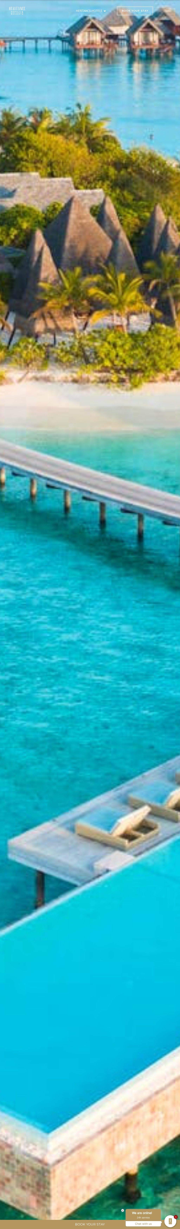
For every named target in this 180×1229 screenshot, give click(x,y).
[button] (169, 10)
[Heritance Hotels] (17, 11)
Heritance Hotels (89, 11)
